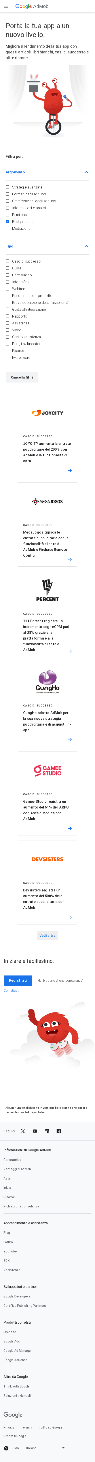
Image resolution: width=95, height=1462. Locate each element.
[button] (47, 172)
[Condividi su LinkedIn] (47, 1131)
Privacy (9, 1427)
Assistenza (21, 323)
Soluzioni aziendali (17, 1395)
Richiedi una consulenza (21, 1206)
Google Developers (17, 1296)
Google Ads (12, 1341)
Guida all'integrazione (29, 309)
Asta (7, 1178)
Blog (7, 1232)
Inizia (7, 1187)
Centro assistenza (26, 337)
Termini (26, 1427)
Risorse (18, 351)
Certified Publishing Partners (25, 1305)
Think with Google (17, 1386)
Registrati (18, 980)
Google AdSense (16, 1360)
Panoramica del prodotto (32, 296)
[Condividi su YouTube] (35, 1131)
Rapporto (19, 316)
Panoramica (12, 1160)
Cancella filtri (22, 377)
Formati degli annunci (29, 194)
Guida (16, 268)
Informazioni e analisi (29, 208)
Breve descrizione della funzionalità (40, 302)
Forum (8, 1242)
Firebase (10, 1332)
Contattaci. (11, 990)
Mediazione (21, 228)
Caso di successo (26, 261)
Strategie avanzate (27, 187)
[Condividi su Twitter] (23, 1131)
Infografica (21, 282)
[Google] (23, 6)
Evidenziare (21, 357)
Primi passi (20, 215)
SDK (7, 1260)
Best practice (23, 222)
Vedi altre (47, 935)
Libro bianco (22, 275)
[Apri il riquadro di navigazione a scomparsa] (6, 6)
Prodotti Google (15, 1436)
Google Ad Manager (18, 1350)
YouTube (10, 1251)
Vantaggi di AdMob (17, 1169)
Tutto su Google (51, 1427)
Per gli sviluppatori (26, 344)
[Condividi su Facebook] (59, 1131)
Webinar (18, 289)
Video (16, 330)
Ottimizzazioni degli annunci (34, 201)
